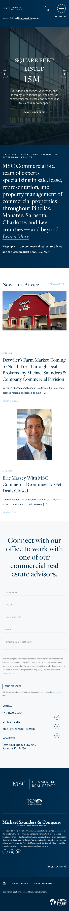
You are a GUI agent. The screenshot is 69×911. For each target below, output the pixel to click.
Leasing (21, 840)
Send (13, 686)
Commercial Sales (10, 840)
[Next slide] (64, 74)
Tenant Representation (34, 840)
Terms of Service (56, 692)
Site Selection (49, 840)
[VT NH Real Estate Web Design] (58, 902)
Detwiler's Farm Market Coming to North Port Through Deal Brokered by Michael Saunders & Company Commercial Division (34, 367)
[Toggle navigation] (61, 8)
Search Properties (34, 112)
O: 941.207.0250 (12, 713)
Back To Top (56, 866)
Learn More (16, 237)
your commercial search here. (36, 846)
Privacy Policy (8, 673)
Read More (44, 252)
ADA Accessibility (42, 883)
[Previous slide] (4, 74)
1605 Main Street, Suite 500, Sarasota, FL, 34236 (19, 746)
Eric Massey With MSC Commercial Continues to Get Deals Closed (32, 482)
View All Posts (57, 284)
